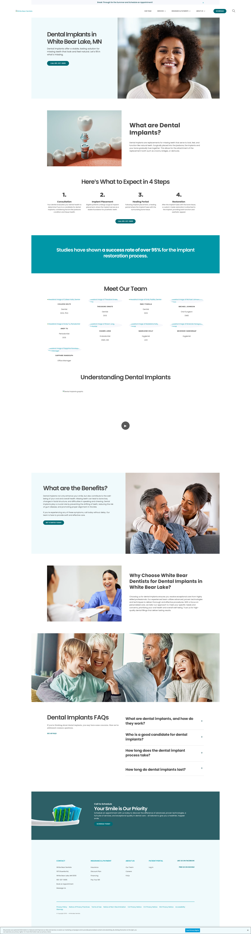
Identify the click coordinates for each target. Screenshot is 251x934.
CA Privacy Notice (134, 907)
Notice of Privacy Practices (79, 907)
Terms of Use (96, 907)
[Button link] (233, 11)
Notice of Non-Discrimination (114, 907)
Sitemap (59, 909)
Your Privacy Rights (192, 930)
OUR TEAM (147, 11)
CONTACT (60, 861)
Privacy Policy (61, 907)
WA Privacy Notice (166, 907)
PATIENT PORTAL (156, 861)
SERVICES (160, 11)
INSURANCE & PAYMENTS (180, 11)
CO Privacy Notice (150, 907)
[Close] (248, 930)
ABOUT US (199, 11)
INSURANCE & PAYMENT (101, 861)
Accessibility (180, 907)
